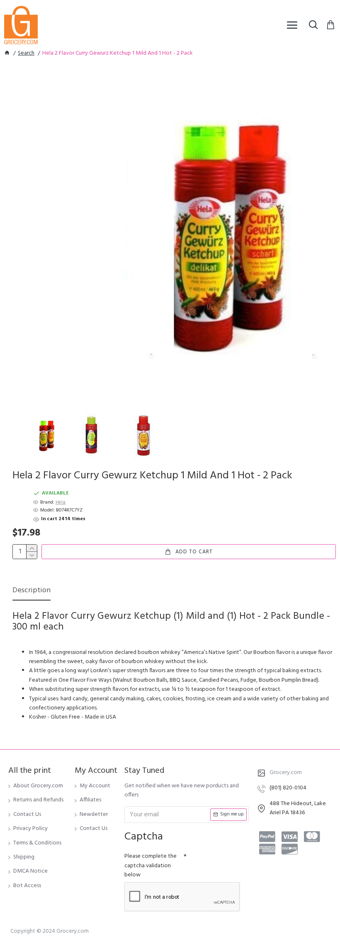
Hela (61, 503)
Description (31, 591)
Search (26, 53)
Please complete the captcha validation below (150, 866)
